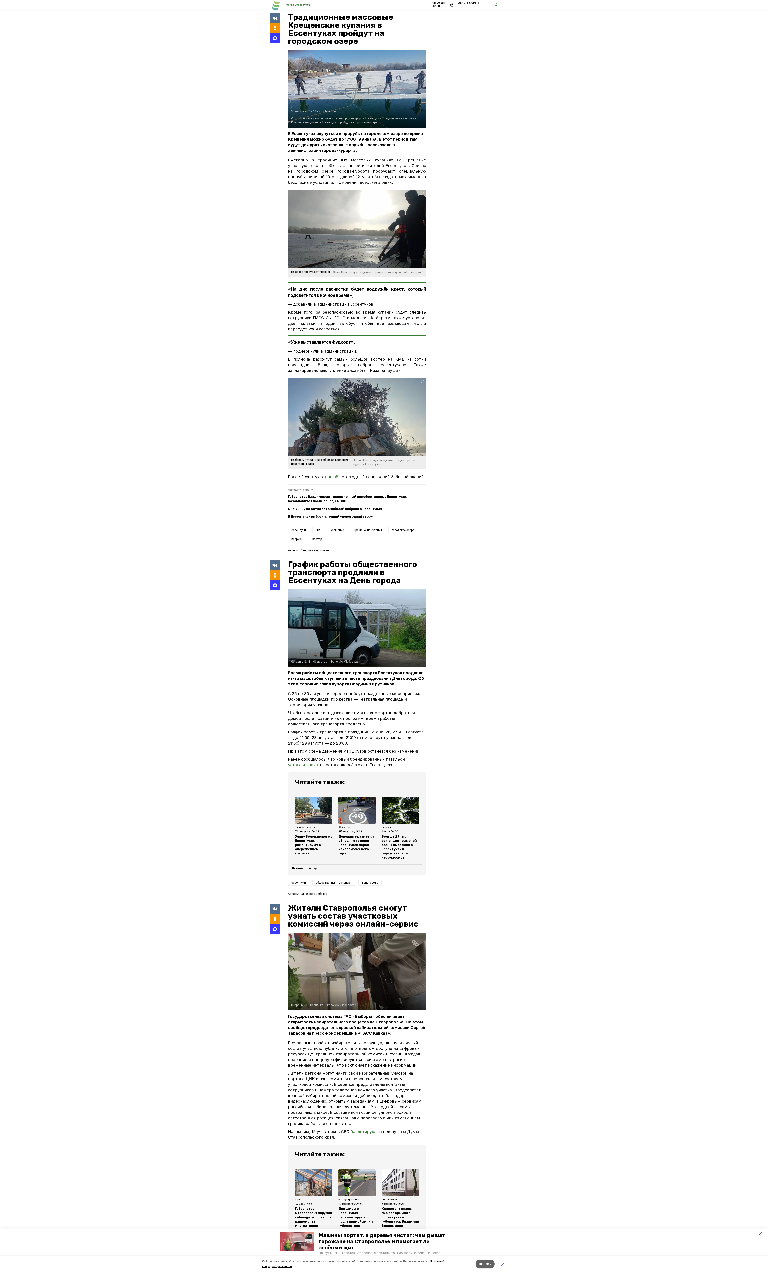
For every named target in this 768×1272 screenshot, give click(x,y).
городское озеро (403, 530)
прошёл (333, 476)
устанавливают (303, 764)
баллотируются (366, 1131)
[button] (297, 1241)
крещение (337, 530)
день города (370, 882)
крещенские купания (368, 530)
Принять (485, 1264)
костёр (317, 539)
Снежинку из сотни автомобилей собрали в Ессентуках (335, 509)
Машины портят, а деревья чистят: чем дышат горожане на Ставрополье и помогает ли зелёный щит (382, 1241)
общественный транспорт (334, 882)
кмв (318, 530)
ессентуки (298, 530)
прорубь (296, 539)
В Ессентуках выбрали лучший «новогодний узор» (330, 516)
